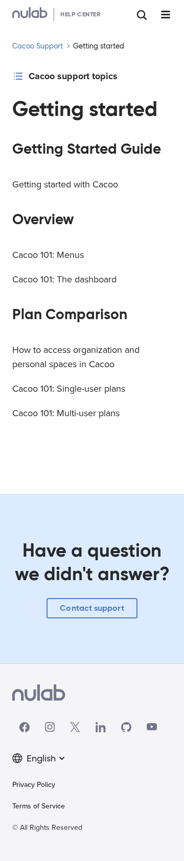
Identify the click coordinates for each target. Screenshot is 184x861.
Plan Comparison (69, 314)
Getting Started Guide (86, 149)
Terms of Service (38, 806)
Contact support (92, 608)
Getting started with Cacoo (65, 184)
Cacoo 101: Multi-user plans (66, 413)
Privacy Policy (33, 784)
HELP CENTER (80, 14)
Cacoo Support (37, 46)
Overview (43, 219)
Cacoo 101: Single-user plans (68, 388)
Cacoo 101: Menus (48, 254)
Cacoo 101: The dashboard (64, 279)
